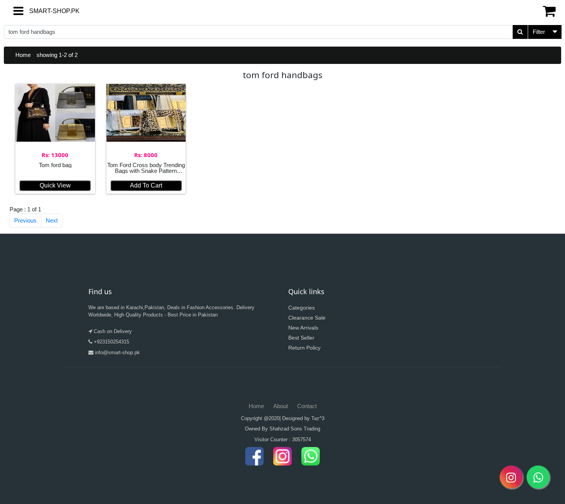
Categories (301, 308)
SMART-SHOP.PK (40, 11)
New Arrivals (303, 328)
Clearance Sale (307, 318)
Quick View (55, 185)
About (280, 406)
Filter (539, 31)
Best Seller (301, 338)
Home (23, 55)
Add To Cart (146, 185)
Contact (307, 406)
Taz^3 (317, 418)
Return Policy (304, 348)
